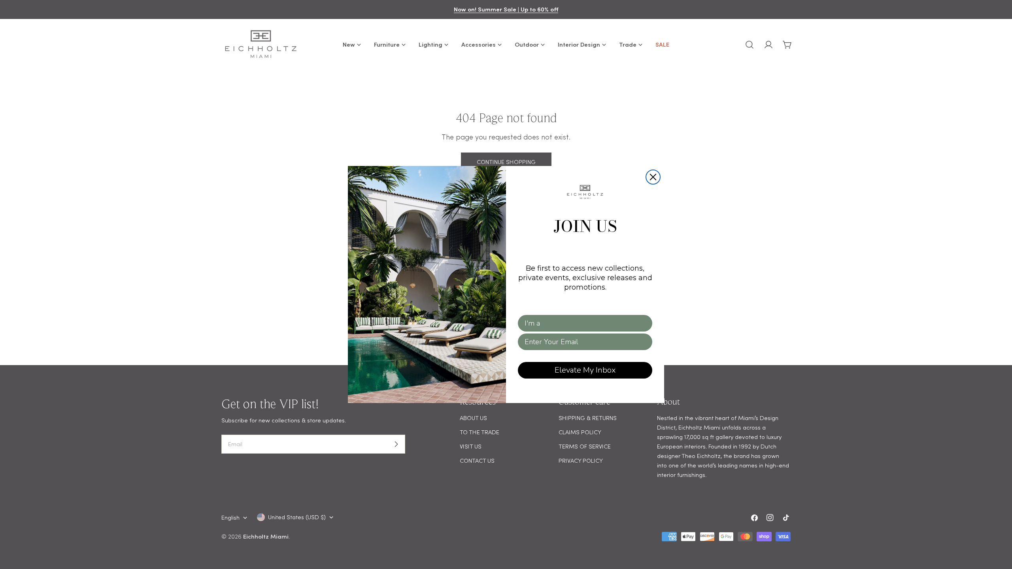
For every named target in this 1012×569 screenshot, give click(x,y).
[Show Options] (645, 323)
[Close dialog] (653, 177)
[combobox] (583, 323)
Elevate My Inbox (585, 370)
